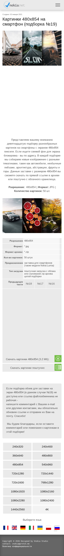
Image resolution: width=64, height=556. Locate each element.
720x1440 (47, 473)
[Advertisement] (32, 102)
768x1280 (47, 482)
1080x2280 (18, 500)
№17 (40, 283)
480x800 (47, 455)
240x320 (17, 446)
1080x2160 (47, 491)
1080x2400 (47, 500)
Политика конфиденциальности (17, 546)
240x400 (47, 446)
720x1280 (18, 473)
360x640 (17, 455)
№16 (52, 283)
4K (47, 509)
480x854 (17, 464)
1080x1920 (18, 491)
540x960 (47, 464)
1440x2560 (18, 509)
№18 (29, 283)
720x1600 (18, 482)
